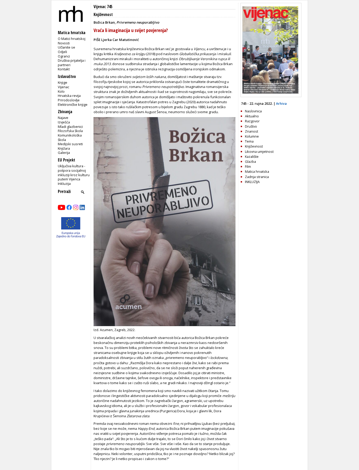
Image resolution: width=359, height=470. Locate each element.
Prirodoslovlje (69, 100)
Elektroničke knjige (73, 104)
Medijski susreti (70, 144)
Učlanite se (66, 47)
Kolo (61, 91)
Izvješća (64, 122)
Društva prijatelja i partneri (71, 62)
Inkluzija (64, 183)
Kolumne (252, 136)
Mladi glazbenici (70, 126)
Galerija (64, 152)
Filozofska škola (70, 130)
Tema (249, 141)
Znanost (251, 131)
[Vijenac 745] (270, 95)
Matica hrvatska (257, 171)
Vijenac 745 (103, 6)
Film (248, 166)
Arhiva (281, 103)
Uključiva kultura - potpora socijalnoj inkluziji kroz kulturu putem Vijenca (74, 172)
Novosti (64, 43)
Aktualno (252, 116)
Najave (63, 117)
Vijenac (63, 87)
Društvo (251, 126)
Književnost (103, 14)
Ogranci (64, 56)
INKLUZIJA (252, 181)
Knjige (62, 82)
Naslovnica (253, 111)
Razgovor (252, 121)
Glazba (250, 161)
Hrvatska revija (69, 95)
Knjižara (64, 148)
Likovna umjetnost (259, 151)
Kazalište (252, 156)
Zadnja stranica (257, 176)
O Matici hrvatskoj (71, 38)
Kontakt (64, 69)
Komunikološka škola (70, 137)
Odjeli (62, 51)
